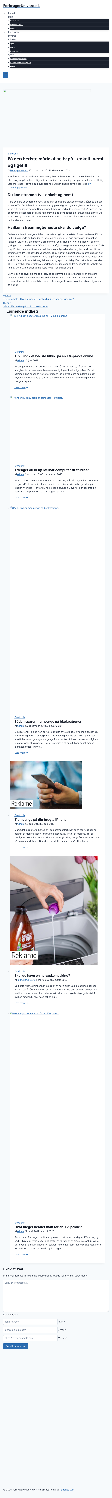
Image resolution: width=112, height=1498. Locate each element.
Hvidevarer (14, 21)
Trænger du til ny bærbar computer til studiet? (51, 470)
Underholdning (15, 51)
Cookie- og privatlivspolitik (20, 63)
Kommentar (10, 1314)
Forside (12, 13)
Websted (62, 1338)
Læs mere (21, 387)
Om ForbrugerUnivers (18, 59)
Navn (61, 1321)
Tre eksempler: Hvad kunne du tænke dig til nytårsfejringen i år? (38, 297)
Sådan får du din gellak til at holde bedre (25, 305)
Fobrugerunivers (19, 170)
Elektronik (13, 32)
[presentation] (58, 330)
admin (20, 360)
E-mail (62, 1330)
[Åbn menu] (5, 75)
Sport (12, 43)
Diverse (12, 35)
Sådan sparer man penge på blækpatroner (48, 722)
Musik (12, 47)
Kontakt (13, 66)
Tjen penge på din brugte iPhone (40, 820)
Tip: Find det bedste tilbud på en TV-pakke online (53, 356)
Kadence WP (67, 1489)
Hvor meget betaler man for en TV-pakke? (48, 1227)
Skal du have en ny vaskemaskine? (42, 976)
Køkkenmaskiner (16, 25)
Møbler (13, 28)
